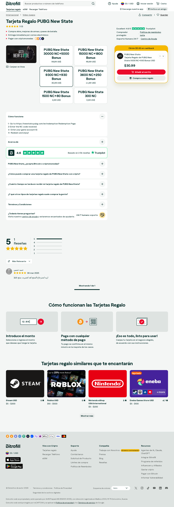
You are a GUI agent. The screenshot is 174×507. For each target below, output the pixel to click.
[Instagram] (142, 488)
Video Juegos (29, 15)
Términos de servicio (86, 503)
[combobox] (57, 3)
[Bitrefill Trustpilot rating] (33, 153)
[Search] (93, 3)
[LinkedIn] (160, 488)
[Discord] (166, 488)
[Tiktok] (148, 488)
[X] (135, 488)
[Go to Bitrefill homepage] (13, 3)
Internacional (12, 15)
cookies (16, 481)
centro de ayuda (30, 216)
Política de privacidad (65, 503)
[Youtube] (154, 488)
